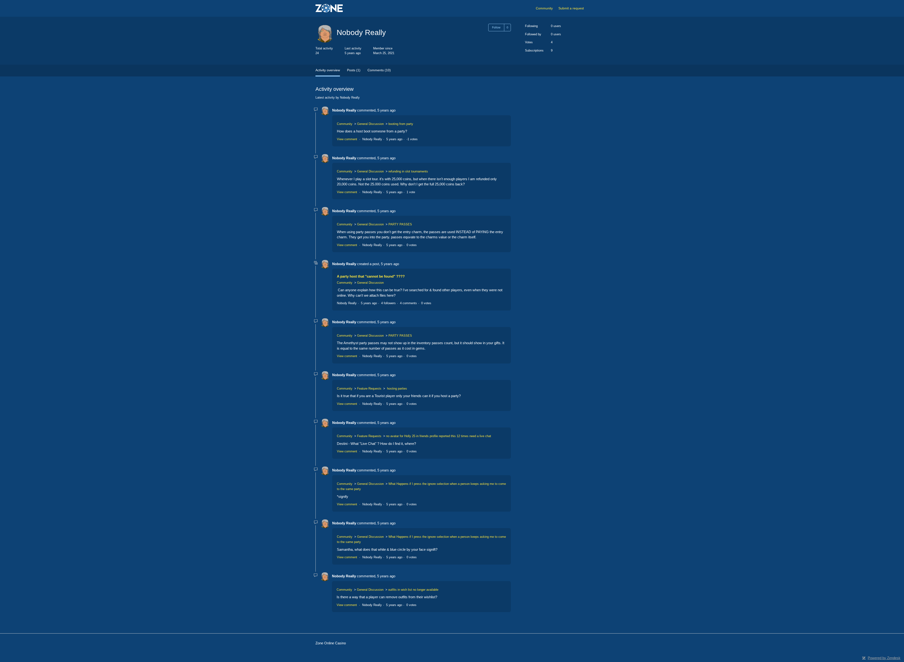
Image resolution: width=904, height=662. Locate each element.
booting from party (400, 124)
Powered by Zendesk (884, 658)
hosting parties (396, 388)
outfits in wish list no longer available (413, 589)
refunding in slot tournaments (408, 171)
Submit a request (571, 8)
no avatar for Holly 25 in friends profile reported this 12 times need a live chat (438, 436)
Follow (496, 27)
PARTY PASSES (400, 224)
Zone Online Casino (330, 643)
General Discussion (370, 124)
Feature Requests (369, 388)
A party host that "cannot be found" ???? (371, 276)
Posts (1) (353, 70)
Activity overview (327, 70)
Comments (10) (379, 70)
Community (544, 8)
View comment (347, 139)
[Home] (329, 8)
